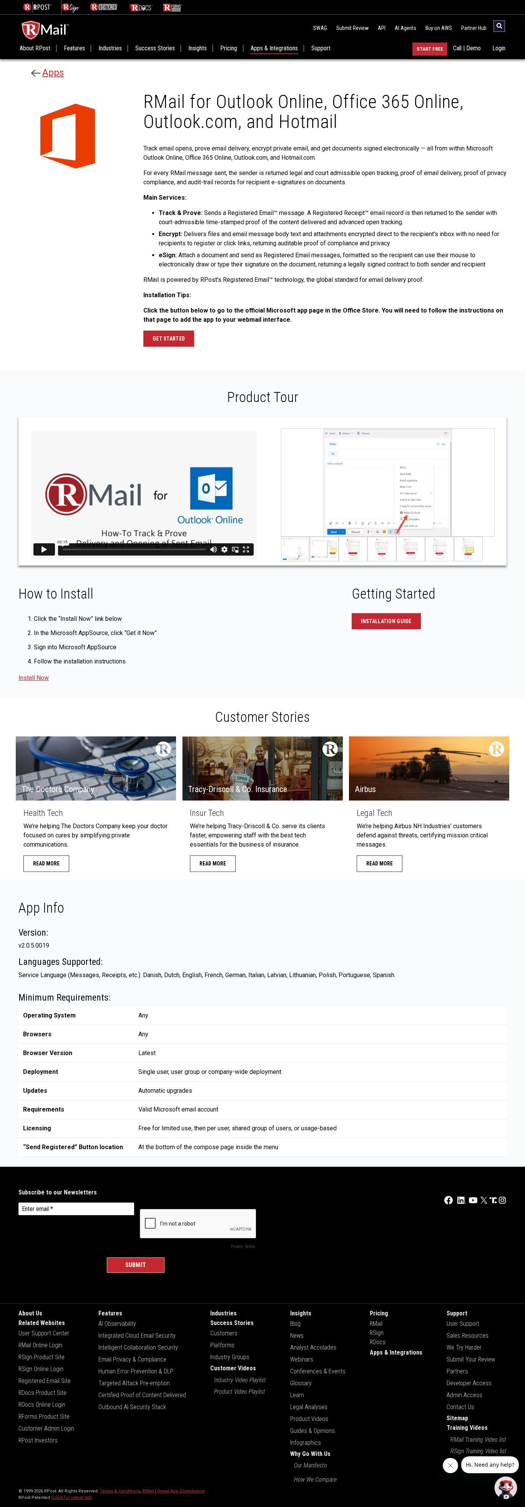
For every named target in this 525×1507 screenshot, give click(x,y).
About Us (30, 1313)
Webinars (301, 1359)
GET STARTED (169, 339)
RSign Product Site (41, 1357)
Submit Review (352, 28)
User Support (463, 1323)
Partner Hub (474, 28)
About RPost (35, 48)
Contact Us (460, 1407)
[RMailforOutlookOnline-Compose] (295, 549)
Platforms (222, 1345)
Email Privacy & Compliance (132, 1359)
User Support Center (43, 1333)
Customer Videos (233, 1368)
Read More (46, 863)
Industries (110, 48)
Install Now (33, 678)
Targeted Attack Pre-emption (134, 1383)
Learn (297, 1395)
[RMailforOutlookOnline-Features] (324, 549)
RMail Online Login (40, 1345)
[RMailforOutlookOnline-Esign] (410, 549)
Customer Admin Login (46, 1428)
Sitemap (457, 1418)
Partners (457, 1371)
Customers (224, 1333)
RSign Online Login (40, 1369)
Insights (197, 48)
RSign (377, 1333)
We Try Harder (464, 1347)
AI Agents (405, 28)
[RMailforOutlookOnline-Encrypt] (381, 549)
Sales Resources (467, 1335)
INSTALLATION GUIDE (386, 621)
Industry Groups (229, 1357)
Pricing (228, 48)
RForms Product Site (44, 1416)
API (381, 28)
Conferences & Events (318, 1371)
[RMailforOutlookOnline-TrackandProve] (353, 549)
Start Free (430, 49)
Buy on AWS (438, 28)
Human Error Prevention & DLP (135, 1371)
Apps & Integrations (274, 48)
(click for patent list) (71, 1497)
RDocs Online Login (41, 1404)
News (297, 1335)
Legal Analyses (308, 1407)
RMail (376, 1323)
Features (74, 48)
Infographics (305, 1442)
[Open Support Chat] (505, 1487)
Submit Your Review (471, 1359)
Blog (295, 1323)
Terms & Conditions (120, 1491)
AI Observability (117, 1323)
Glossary (301, 1383)
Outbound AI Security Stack (132, 1407)
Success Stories (155, 48)
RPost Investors (38, 1440)
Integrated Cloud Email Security (137, 1335)
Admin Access (464, 1395)
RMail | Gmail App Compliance (173, 1491)
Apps (53, 72)
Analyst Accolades (313, 1347)
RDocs (377, 1342)
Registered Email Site (44, 1381)
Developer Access (469, 1383)
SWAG (320, 28)
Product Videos (309, 1419)
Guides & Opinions (312, 1430)
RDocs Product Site (42, 1392)
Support (321, 48)
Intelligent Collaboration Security (138, 1347)
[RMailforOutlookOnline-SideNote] (468, 549)
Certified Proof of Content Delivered (142, 1395)
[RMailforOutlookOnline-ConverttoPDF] (439, 549)
